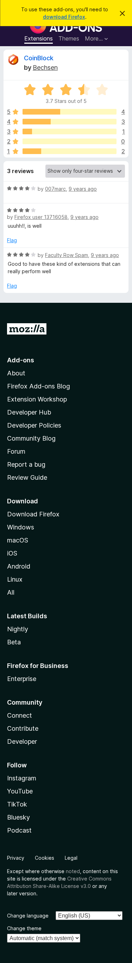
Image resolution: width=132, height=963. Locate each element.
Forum (16, 451)
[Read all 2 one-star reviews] (70, 151)
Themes (68, 38)
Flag (12, 240)
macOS (17, 540)
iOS (12, 553)
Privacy (15, 858)
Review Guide (27, 477)
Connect (19, 715)
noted (73, 871)
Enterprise (21, 678)
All (10, 592)
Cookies (44, 858)
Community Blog (31, 438)
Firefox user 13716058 (41, 217)
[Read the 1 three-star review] (70, 131)
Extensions (38, 38)
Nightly (17, 629)
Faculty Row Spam (66, 255)
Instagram (21, 778)
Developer (22, 741)
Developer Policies (34, 425)
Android (18, 566)
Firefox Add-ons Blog (38, 386)
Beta (14, 642)
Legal (71, 858)
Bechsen (45, 67)
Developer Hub (29, 412)
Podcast (19, 830)
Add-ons (20, 360)
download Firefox (64, 17)
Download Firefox (33, 514)
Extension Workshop (37, 399)
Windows (20, 527)
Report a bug (26, 464)
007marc (55, 189)
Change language (28, 916)
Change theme (24, 928)
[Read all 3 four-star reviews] (70, 121)
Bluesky (18, 817)
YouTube (20, 791)
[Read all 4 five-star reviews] (70, 112)
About (16, 373)
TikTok (17, 804)
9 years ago (83, 189)
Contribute (22, 728)
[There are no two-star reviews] (70, 141)
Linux (15, 579)
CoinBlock (39, 58)
